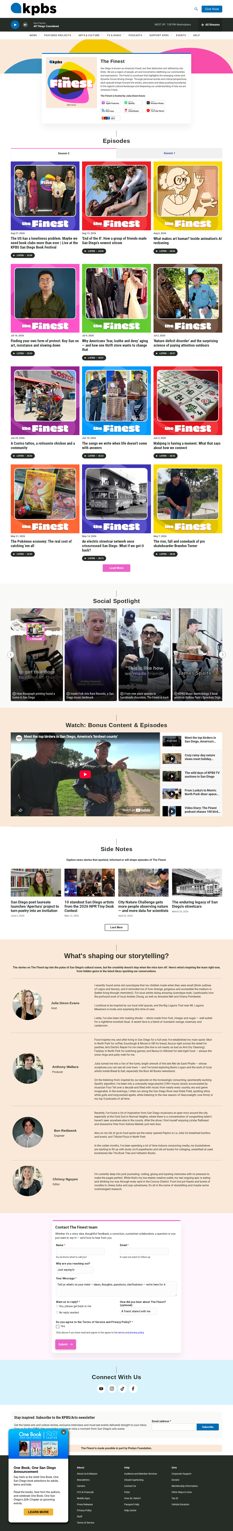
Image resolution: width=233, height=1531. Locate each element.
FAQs (127, 1492)
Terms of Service (85, 1522)
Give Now (212, 9)
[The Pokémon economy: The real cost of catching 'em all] (45, 498)
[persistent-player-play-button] (15, 25)
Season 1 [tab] (169, 153)
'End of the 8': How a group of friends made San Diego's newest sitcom (114, 240)
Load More (117, 568)
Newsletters (83, 1479)
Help (196, 35)
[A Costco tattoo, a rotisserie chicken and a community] (45, 400)
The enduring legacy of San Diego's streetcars (195, 904)
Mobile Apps (83, 1498)
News (33, 35)
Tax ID (175, 1498)
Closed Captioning (133, 1479)
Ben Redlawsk (65, 1130)
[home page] (33, 9)
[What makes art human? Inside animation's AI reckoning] (188, 195)
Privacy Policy (84, 1510)
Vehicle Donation (180, 1504)
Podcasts (135, 35)
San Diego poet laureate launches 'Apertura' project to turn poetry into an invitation (35, 906)
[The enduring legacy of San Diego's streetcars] (197, 883)
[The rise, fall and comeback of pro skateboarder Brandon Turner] (188, 498)
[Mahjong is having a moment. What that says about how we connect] (188, 400)
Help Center (130, 1510)
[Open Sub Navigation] (39, 35)
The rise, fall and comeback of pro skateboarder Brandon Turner (179, 543)
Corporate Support (181, 1473)
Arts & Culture (89, 35)
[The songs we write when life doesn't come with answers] (116, 400)
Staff (79, 1516)
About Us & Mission (87, 1473)
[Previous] (10, 654)
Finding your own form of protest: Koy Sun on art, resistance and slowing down (45, 343)
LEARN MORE (38, 1512)
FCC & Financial (85, 1492)
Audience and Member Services (140, 1473)
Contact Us (130, 1486)
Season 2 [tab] (63, 153)
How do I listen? (132, 1498)
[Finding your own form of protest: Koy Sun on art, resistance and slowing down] (45, 298)
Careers (81, 1486)
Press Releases (85, 1504)
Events (181, 35)
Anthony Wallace (65, 1067)
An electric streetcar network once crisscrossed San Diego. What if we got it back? (113, 545)
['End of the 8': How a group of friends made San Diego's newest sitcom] (116, 195)
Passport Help (131, 1504)
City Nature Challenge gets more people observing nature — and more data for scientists (143, 906)
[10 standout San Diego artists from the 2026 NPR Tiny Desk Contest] (89, 883)
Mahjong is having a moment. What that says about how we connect (187, 445)
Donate (175, 1479)
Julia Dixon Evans (135, 95)
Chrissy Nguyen (65, 1179)
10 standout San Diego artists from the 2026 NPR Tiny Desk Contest (89, 906)
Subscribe (207, 1427)
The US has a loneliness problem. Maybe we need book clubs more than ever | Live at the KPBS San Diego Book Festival (44, 242)
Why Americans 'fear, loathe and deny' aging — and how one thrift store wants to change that (115, 345)
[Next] (222, 654)
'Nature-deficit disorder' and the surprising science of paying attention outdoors (186, 343)
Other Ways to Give (182, 1492)
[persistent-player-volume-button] (25, 25)
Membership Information (185, 1486)
